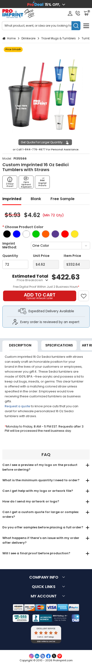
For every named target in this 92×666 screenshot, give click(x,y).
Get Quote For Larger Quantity (42, 142)
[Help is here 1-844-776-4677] (77, 13)
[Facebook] (48, 656)
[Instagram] (31, 656)
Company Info (43, 577)
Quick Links (43, 586)
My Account (44, 596)
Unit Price (41, 256)
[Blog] (42, 656)
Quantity (10, 256)
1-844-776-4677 (34, 149)
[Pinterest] (59, 656)
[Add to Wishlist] (86, 293)
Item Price (72, 256)
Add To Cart (39, 296)
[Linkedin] (37, 656)
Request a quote (17, 406)
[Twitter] (54, 656)
